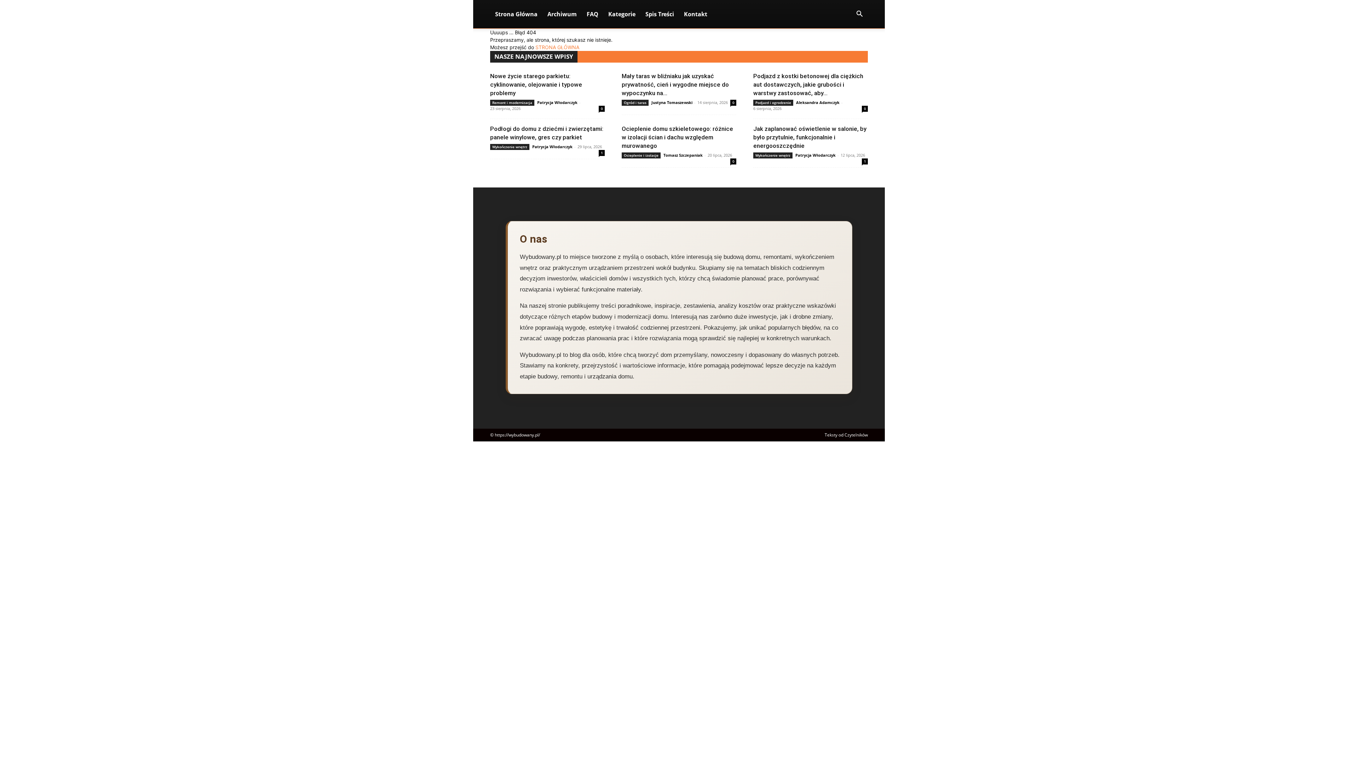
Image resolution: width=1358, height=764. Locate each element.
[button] (859, 14)
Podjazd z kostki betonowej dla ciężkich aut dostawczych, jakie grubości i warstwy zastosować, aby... (808, 85)
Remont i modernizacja (512, 102)
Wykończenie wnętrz (509, 146)
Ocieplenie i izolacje (641, 155)
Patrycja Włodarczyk (557, 102)
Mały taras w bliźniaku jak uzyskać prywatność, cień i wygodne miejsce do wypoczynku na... (675, 85)
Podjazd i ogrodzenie (773, 102)
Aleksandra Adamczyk (818, 102)
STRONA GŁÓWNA (557, 47)
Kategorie (622, 14)
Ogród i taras (635, 102)
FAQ (592, 14)
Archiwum (562, 14)
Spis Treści (659, 14)
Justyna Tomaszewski (671, 102)
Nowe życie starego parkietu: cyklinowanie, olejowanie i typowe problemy (536, 85)
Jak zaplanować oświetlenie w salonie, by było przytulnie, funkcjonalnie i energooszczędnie (809, 137)
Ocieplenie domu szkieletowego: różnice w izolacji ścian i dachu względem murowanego (677, 137)
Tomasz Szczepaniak (683, 155)
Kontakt (695, 14)
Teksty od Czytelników (846, 435)
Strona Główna (516, 14)
